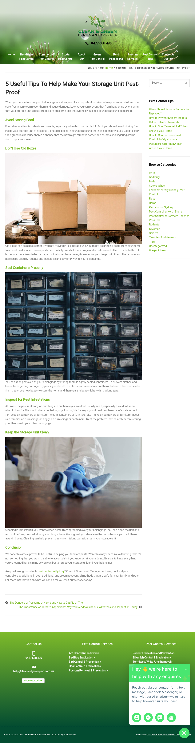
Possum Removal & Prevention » (88, 670)
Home (11, 54)
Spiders (153, 233)
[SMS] (159, 717)
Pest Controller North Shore (165, 211)
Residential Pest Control (26, 56)
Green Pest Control (97, 56)
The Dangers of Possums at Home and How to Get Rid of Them (47, 602)
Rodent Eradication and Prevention (153, 653)
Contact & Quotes (168, 56)
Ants (152, 172)
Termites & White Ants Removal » (153, 661)
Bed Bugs (155, 177)
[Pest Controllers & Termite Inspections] (97, 26)
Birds (152, 181)
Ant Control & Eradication (84, 653)
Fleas (152, 198)
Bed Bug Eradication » (82, 657)
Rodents (154, 224)
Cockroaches (157, 185)
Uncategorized (158, 246)
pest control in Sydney (51, 571)
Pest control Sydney (161, 207)
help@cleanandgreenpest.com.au (33, 671)
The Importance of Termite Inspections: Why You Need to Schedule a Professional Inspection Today (77, 607)
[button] (186, 669)
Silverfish (154, 228)
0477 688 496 (101, 43)
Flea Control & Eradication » (85, 666)
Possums (154, 220)
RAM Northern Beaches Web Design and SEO (169, 734)
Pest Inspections (116, 56)
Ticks (152, 241)
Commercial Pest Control (46, 56)
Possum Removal (132, 56)
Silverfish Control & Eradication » (152, 657)
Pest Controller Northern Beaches (169, 215)
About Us (81, 56)
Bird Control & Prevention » (85, 661)
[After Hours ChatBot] (171, 717)
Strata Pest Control (65, 56)
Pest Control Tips (150, 56)
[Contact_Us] (136, 717)
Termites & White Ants (162, 237)
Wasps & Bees (157, 250)
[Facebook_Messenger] (148, 717)
